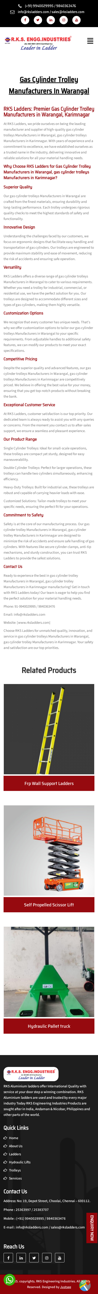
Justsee (65, 1287)
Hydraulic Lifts (19, 1162)
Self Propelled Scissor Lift (49, 905)
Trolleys (14, 1170)
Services (15, 1178)
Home (13, 1138)
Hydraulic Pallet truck (49, 1026)
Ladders (14, 1154)
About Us (15, 1146)
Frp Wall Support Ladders (49, 783)
